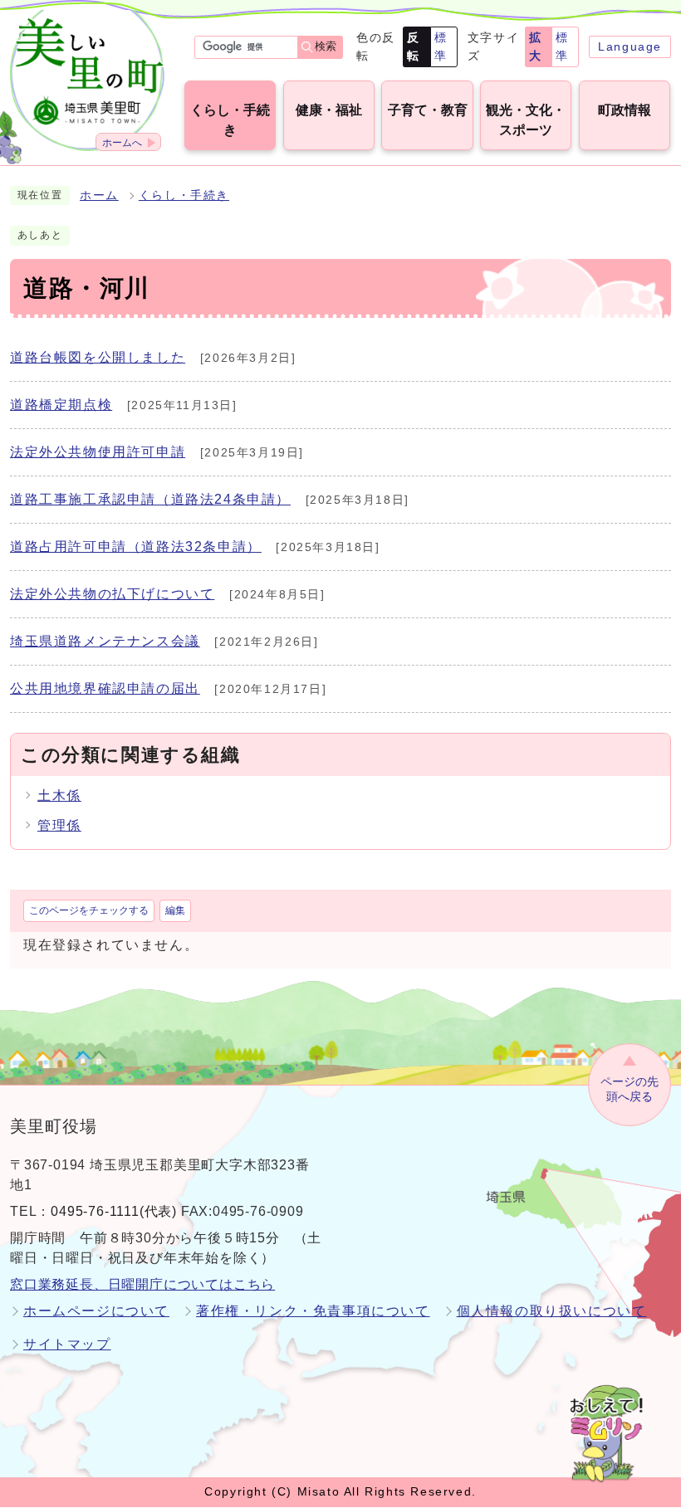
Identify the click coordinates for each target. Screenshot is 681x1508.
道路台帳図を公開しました (97, 357)
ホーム (99, 195)
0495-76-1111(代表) (114, 1211)
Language (630, 46)
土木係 (59, 795)
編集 (175, 910)
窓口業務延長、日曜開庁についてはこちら (142, 1284)
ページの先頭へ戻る (629, 1089)
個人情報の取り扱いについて (552, 1311)
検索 (325, 46)
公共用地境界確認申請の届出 (105, 688)
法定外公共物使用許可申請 (97, 452)
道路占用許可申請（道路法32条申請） (136, 546)
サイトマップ (67, 1344)
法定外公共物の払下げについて (112, 594)
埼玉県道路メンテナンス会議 (105, 641)
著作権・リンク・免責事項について (313, 1311)
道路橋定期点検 (61, 405)
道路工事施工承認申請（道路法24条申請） (150, 499)
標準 (441, 46)
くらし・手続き (184, 195)
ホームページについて (96, 1311)
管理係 (59, 825)
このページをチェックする (89, 910)
